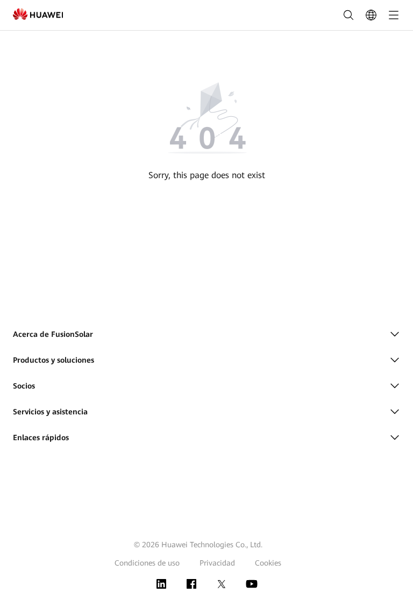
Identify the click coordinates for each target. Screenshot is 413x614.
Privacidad (217, 563)
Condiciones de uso (147, 563)
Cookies (268, 563)
